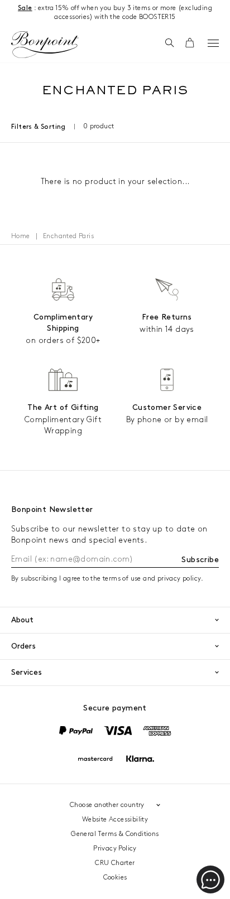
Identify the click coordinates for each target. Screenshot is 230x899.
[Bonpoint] (44, 44)
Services (26, 672)
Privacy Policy (115, 848)
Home (20, 236)
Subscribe (200, 559)
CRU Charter (115, 863)
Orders (23, 646)
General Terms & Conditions (115, 834)
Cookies (115, 877)
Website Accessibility (115, 819)
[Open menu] (213, 42)
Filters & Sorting (38, 127)
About (22, 620)
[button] (169, 43)
